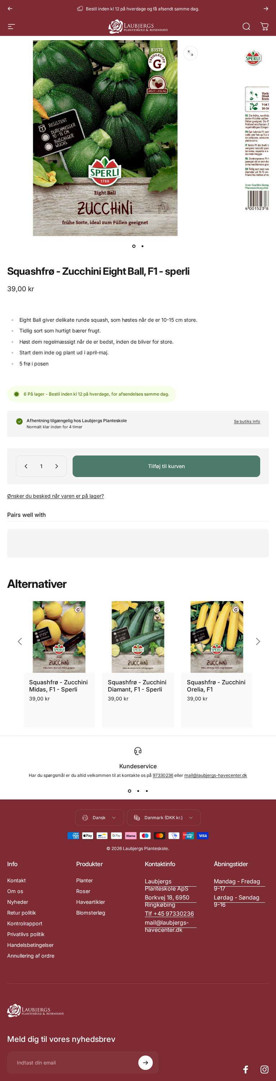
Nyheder (17, 902)
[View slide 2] (138, 791)
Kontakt (16, 880)
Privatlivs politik (26, 934)
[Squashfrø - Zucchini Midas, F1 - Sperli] (59, 636)
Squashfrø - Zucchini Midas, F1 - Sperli (58, 686)
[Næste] (266, 8)
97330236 (163, 775)
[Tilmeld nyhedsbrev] (145, 1063)
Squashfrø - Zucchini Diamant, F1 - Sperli (137, 686)
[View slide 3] (146, 791)
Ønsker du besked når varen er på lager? (55, 496)
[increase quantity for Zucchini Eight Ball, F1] (58, 466)
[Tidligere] (10, 8)
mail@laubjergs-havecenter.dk (215, 775)
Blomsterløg (90, 913)
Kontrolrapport (24, 923)
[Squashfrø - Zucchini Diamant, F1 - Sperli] (138, 636)
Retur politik (21, 913)
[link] (240, 885)
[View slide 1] (129, 791)
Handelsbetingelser (30, 945)
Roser (83, 891)
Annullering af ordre (30, 956)
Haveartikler (90, 902)
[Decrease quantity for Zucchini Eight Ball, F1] (24, 466)
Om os (15, 891)
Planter (84, 880)
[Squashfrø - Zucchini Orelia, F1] (217, 636)
